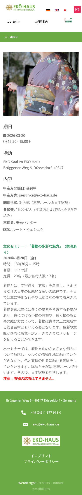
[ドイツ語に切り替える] (48, 10)
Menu (13, 37)
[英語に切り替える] (56, 10)
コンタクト (13, 21)
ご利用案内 (41, 21)
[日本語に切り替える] (65, 10)
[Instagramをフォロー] (77, 9)
